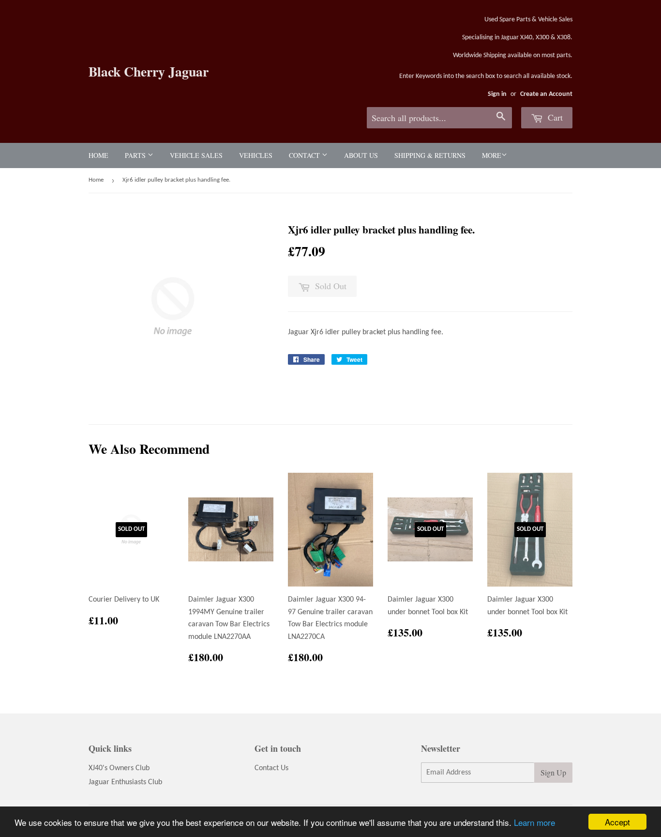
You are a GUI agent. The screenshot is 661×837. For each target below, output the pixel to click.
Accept (617, 822)
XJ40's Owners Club (119, 768)
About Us (361, 155)
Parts (136, 155)
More (491, 155)
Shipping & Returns (430, 155)
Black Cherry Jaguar (149, 71)
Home (98, 155)
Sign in (497, 94)
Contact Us (271, 768)
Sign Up (553, 772)
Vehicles (255, 155)
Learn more (534, 822)
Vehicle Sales (196, 155)
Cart (554, 117)
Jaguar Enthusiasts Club (125, 782)
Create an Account (546, 94)
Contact (305, 155)
